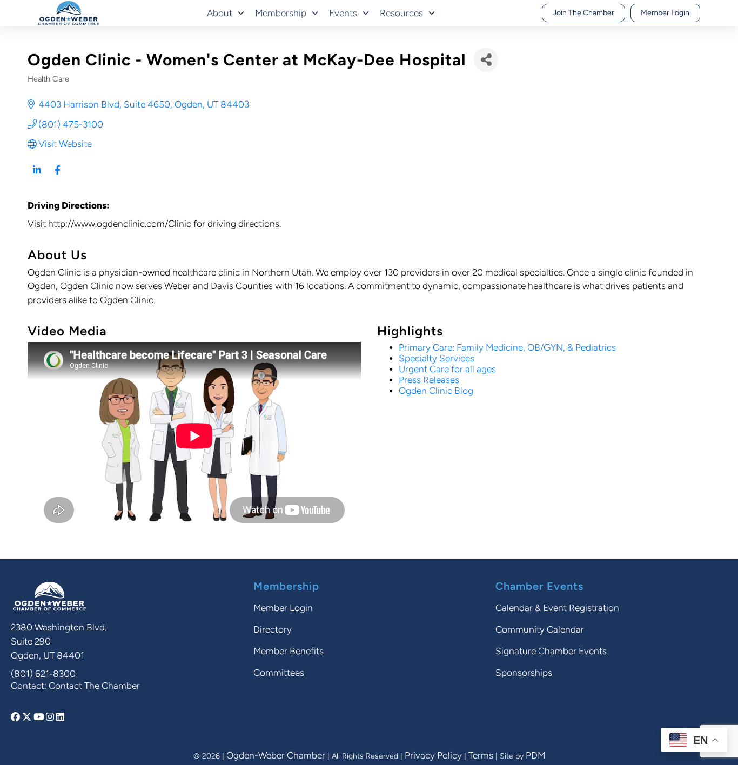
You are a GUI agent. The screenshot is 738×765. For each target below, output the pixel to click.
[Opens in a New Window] (16, 717)
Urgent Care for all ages (447, 369)
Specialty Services (436, 358)
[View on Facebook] (57, 176)
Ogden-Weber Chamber (275, 755)
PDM (535, 755)
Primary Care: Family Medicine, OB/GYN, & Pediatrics (507, 347)
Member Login (665, 12)
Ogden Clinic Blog (436, 390)
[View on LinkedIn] (37, 176)
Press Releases (429, 379)
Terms (480, 755)
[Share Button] (486, 60)
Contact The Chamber (94, 685)
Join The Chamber (583, 12)
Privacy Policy (433, 755)
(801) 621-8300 (43, 673)
